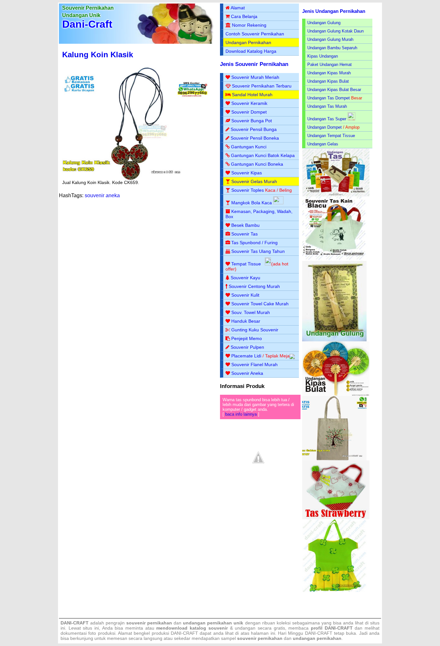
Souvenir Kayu (245, 277)
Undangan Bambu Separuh (332, 47)
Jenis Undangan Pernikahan (333, 11)
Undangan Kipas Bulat (328, 81)
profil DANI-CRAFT (332, 628)
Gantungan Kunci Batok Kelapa (263, 155)
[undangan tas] (335, 195)
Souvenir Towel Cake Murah (260, 303)
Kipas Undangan (322, 56)
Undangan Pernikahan (248, 42)
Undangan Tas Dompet (328, 98)
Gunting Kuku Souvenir (254, 329)
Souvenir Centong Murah (254, 286)
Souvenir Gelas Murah (254, 181)
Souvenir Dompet (249, 112)
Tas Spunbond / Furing (254, 242)
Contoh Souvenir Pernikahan (254, 33)
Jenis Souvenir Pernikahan (254, 64)
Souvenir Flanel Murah (254, 364)
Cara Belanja (244, 16)
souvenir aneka (102, 195)
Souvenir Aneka (247, 373)
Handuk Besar (245, 321)
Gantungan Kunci (248, 146)
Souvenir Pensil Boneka (255, 138)
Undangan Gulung (323, 22)
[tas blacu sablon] (334, 459)
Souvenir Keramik (249, 103)
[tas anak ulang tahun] (334, 590)
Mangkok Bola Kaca (252, 202)
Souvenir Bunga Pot (251, 120)
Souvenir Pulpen (247, 347)
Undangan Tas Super (326, 118)
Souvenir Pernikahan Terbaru (262, 85)
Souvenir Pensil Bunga (254, 129)
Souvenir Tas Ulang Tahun (258, 251)
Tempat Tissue (246, 263)
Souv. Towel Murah (250, 312)
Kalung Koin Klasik (97, 54)
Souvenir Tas (244, 233)
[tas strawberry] (335, 517)
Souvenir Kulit (245, 295)
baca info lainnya (241, 414)
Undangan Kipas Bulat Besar (334, 89)
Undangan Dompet (324, 127)
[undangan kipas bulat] (335, 394)
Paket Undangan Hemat (329, 64)
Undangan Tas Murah (327, 106)
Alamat (238, 7)
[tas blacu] (334, 259)
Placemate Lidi (246, 355)
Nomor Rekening (249, 25)
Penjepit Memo (246, 338)
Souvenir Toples (247, 190)
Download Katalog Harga (250, 51)
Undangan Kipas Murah (329, 72)
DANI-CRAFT (318, 633)
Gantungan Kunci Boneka (257, 164)
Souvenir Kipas (246, 172)
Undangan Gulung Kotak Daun (335, 31)
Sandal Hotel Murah (252, 94)
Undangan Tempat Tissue (331, 135)
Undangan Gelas (322, 144)
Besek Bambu (245, 225)
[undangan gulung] (334, 339)
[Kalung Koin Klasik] (137, 178)
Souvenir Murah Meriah (255, 77)
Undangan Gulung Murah (330, 39)
